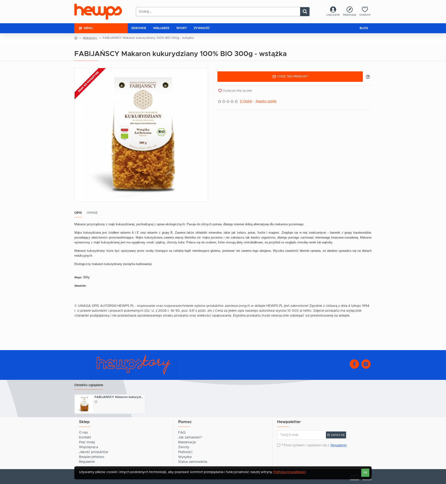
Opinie (92, 213)
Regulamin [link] (339, 445)
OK (365, 472)
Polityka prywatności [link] (289, 472)
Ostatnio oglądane (88, 385)
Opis (78, 213)
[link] (333, 11)
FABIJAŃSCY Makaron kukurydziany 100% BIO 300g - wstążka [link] (119, 397)
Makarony (90, 38)
